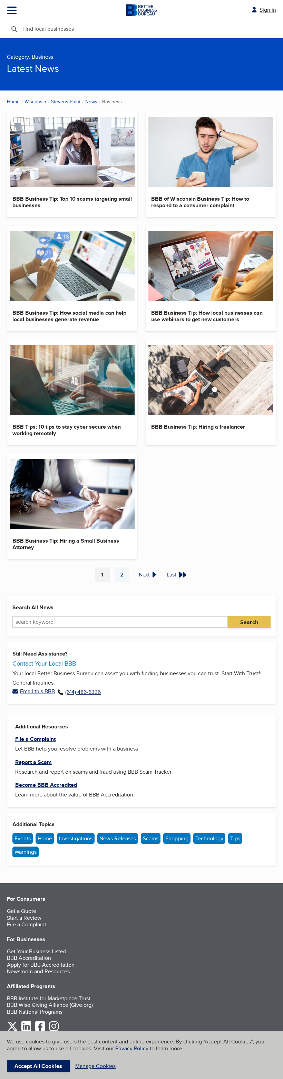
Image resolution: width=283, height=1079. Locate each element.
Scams (150, 838)
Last (171, 574)
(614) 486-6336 (83, 692)
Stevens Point (65, 101)
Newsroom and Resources (38, 971)
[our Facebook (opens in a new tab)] (40, 1030)
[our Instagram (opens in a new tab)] (53, 1030)
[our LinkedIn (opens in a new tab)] (26, 1030)
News (91, 101)
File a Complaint (26, 924)
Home (13, 101)
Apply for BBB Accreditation (41, 965)
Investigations (75, 838)
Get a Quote (21, 911)
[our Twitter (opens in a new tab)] (12, 1030)
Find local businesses (48, 29)
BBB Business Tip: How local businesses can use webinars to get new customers (207, 316)
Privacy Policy (131, 1048)
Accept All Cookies (38, 1066)
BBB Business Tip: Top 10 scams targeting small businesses (72, 202)
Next (144, 574)
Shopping (176, 838)
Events (22, 838)
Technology (209, 838)
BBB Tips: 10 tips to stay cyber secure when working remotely (66, 430)
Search (249, 622)
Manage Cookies (95, 1066)
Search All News (32, 607)
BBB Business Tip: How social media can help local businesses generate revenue (69, 316)
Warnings (25, 852)
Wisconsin (35, 101)
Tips (235, 838)
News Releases (117, 838)
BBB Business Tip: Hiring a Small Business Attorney (65, 544)
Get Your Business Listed (36, 951)
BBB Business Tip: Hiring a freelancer (198, 427)
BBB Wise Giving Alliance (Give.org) (50, 1005)
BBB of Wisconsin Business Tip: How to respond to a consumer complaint (200, 202)
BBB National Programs (34, 1012)
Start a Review (24, 918)
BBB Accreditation (29, 958)
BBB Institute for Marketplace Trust (48, 998)
